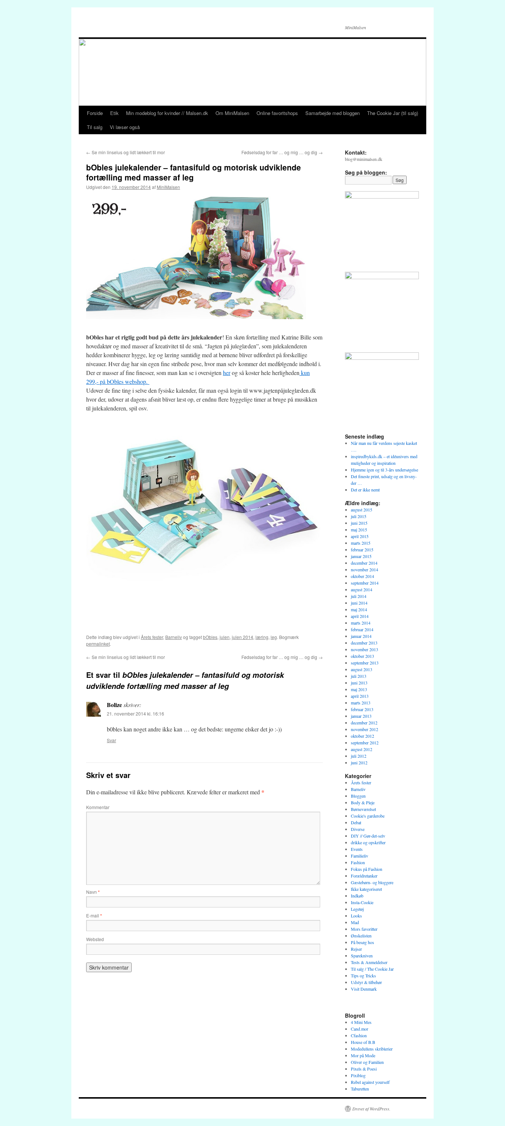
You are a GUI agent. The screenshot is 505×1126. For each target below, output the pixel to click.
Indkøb (357, 896)
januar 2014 (361, 636)
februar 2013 (362, 709)
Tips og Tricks (363, 975)
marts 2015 (360, 543)
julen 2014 (242, 637)
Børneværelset (363, 809)
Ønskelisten (361, 936)
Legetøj (357, 909)
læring (261, 637)
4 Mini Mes (361, 1022)
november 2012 (364, 729)
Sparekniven (362, 955)
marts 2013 (360, 703)
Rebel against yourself (370, 1082)
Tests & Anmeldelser (369, 962)
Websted (95, 939)
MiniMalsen (168, 187)
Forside (95, 112)
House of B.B (363, 1042)
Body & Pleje (362, 802)
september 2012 (365, 742)
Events (357, 849)
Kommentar (97, 807)
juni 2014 (359, 603)
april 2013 (360, 696)
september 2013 (365, 663)
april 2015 (360, 536)
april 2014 (360, 616)
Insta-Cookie (362, 902)
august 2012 (361, 749)
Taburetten (360, 1089)
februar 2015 (362, 549)
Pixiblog (358, 1075)
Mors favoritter (364, 929)
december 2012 (364, 723)
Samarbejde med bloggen (332, 112)
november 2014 (364, 569)
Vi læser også (125, 127)
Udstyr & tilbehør (366, 982)
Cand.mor (359, 1029)
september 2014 (365, 583)
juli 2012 (358, 756)
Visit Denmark (364, 989)
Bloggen (358, 796)
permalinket (98, 643)
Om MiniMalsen (232, 112)
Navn (93, 892)
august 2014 (361, 589)
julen (225, 637)
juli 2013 (358, 676)
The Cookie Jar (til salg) (392, 112)
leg (274, 637)
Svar (111, 740)
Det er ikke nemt (365, 490)
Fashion (358, 862)
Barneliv (173, 637)
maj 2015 (359, 529)
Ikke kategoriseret (366, 889)
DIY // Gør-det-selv (368, 836)
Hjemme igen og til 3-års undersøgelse (384, 470)
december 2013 (364, 643)
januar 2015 (361, 556)
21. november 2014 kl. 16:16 (135, 713)
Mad (355, 922)
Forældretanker (364, 876)
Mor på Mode (363, 1055)
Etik (114, 112)
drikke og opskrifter (368, 842)
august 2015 (361, 510)
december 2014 (364, 563)
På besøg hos (362, 942)
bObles (210, 637)
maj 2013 (359, 689)
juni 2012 (359, 762)
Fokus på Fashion (366, 869)
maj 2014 (359, 609)
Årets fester (152, 637)
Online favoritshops (277, 112)
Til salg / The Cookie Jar (372, 969)
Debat (356, 822)
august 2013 (361, 669)
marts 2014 (360, 623)
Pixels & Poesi (364, 1069)
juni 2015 (359, 523)
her (226, 372)
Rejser (356, 949)
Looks (356, 916)
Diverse (358, 829)
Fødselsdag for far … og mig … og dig (282, 152)
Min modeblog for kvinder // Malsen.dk (167, 112)
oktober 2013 (362, 656)
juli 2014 (358, 596)
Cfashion (359, 1035)
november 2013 (364, 649)
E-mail (94, 915)
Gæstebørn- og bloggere (372, 882)
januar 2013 (361, 716)
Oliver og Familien (367, 1062)
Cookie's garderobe (367, 816)
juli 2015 (358, 516)
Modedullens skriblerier (372, 1049)
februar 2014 (362, 629)
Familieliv (359, 856)
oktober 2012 (362, 736)
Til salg (94, 127)
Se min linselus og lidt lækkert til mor (125, 152)
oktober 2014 (362, 576)
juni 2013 (359, 683)
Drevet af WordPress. (371, 1109)
